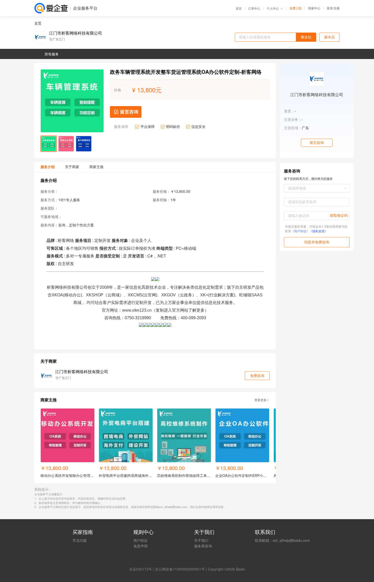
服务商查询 (203, 545)
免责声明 (140, 545)
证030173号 (142, 569)
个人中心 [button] (273, 8)
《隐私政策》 (318, 231)
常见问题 (80, 540)
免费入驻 (296, 8)
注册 (337, 8)
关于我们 (201, 540)
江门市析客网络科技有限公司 (75, 33)
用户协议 (140, 540)
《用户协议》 (300, 231)
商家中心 (314, 8)
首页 (239, 8)
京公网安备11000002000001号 (180, 569)
